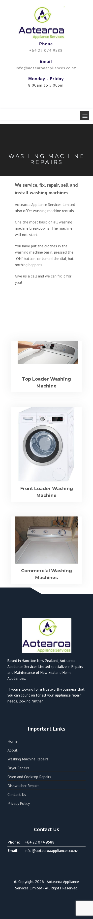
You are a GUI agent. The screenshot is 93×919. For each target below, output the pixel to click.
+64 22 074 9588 (46, 50)
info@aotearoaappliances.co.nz (46, 67)
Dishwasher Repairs (23, 785)
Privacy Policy (18, 803)
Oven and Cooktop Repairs (29, 776)
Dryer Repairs (18, 767)
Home (12, 741)
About (12, 750)
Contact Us (16, 794)
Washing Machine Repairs (27, 758)
